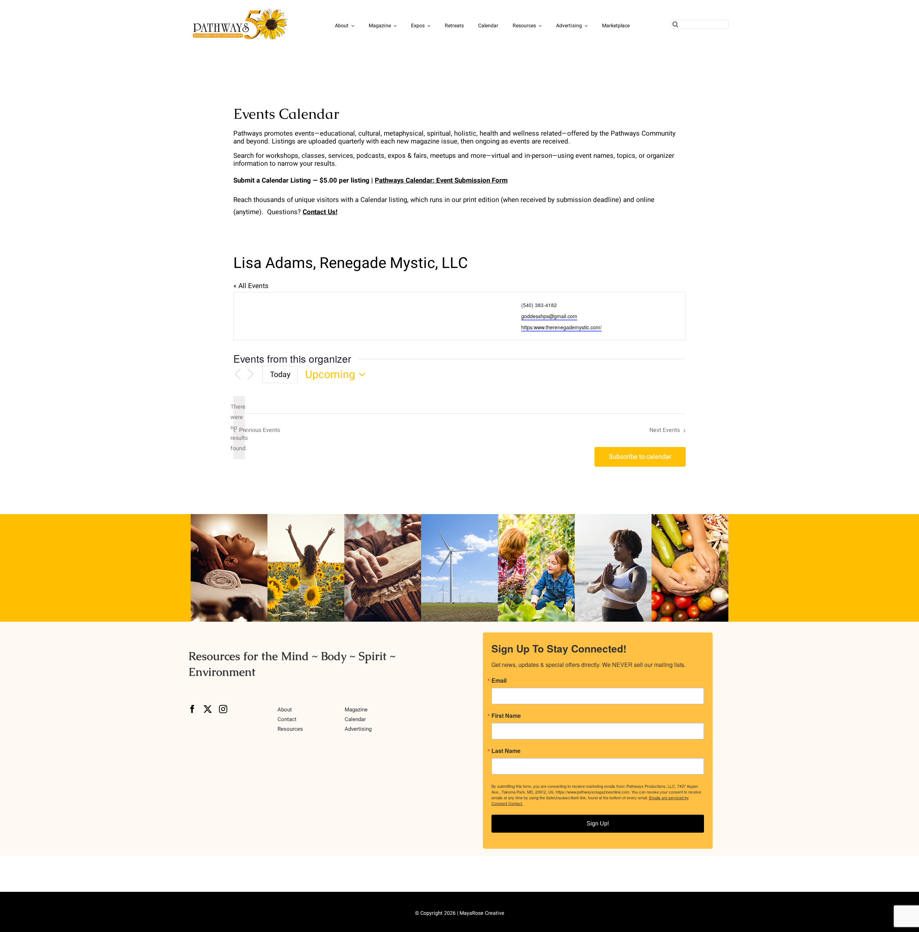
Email (499, 680)
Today (280, 374)
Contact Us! (320, 212)
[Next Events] (250, 374)
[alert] (239, 427)
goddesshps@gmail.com (549, 316)
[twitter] (208, 709)
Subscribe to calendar (640, 457)
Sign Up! (598, 823)
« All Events (251, 286)
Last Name (506, 751)
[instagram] (223, 709)
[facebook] (192, 709)
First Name (506, 716)
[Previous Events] (237, 374)
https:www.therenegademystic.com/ (561, 327)
